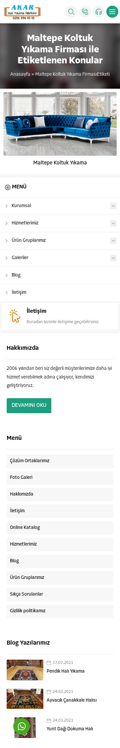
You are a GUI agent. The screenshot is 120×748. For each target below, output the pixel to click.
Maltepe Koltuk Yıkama (60, 163)
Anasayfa (20, 74)
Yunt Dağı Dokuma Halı (70, 729)
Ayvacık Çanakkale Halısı (72, 700)
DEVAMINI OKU (29, 405)
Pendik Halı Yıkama (66, 671)
